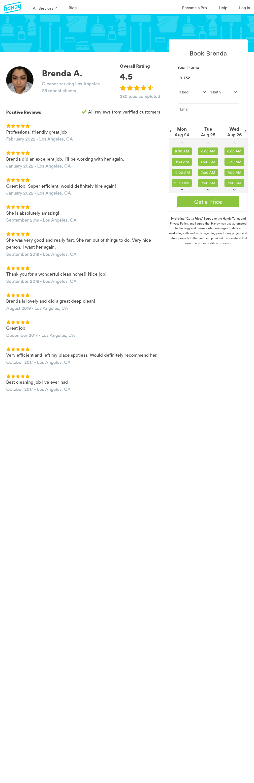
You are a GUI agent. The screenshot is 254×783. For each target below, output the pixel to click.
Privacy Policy (179, 223)
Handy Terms (231, 218)
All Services (43, 8)
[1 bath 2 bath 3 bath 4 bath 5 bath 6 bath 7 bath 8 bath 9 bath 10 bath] (223, 92)
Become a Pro (194, 7)
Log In (244, 7)
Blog (73, 7)
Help (223, 7)
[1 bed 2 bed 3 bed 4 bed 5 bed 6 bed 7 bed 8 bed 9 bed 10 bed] (192, 92)
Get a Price (208, 202)
